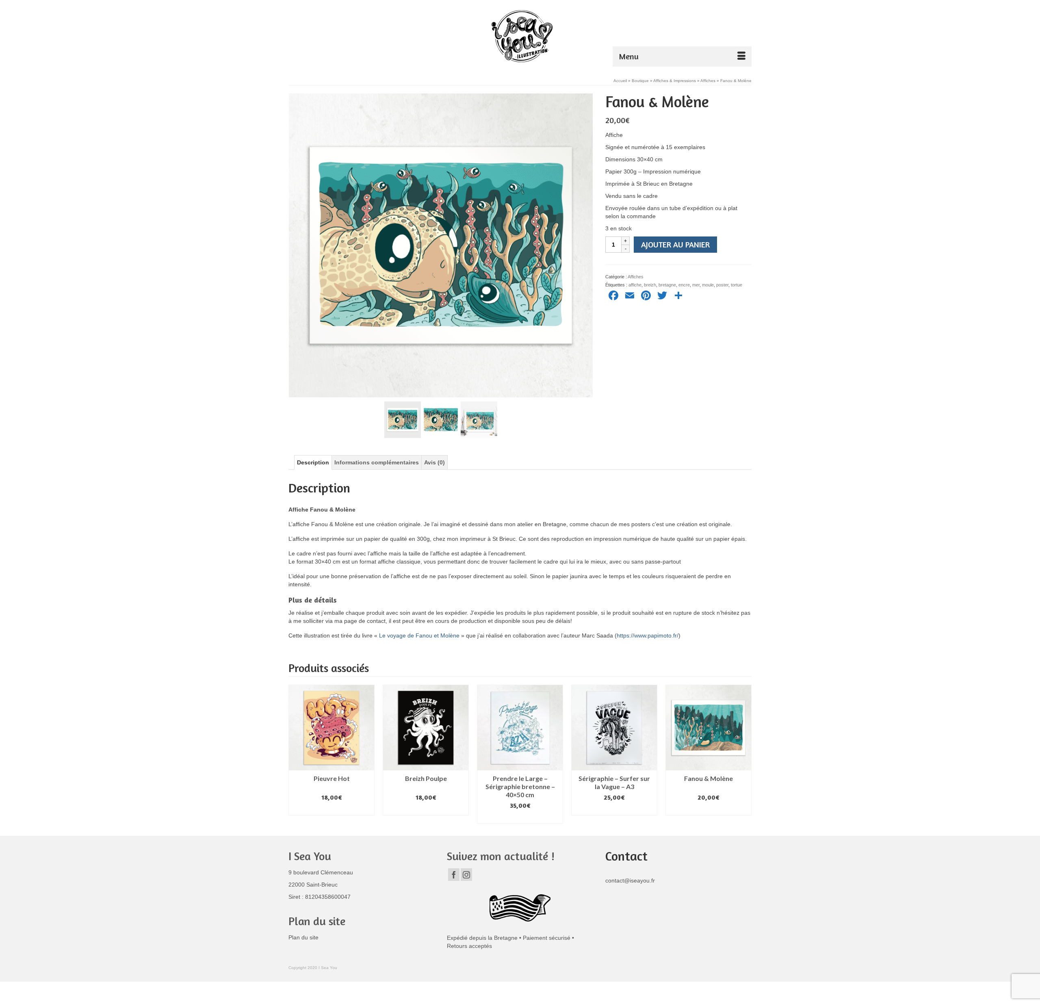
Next (744, 754)
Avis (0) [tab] (434, 462)
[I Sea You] (522, 36)
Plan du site (303, 937)
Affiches (636, 276)
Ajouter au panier (675, 244)
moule (708, 284)
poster (722, 284)
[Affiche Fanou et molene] (402, 419)
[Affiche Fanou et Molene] (441, 245)
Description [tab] (313, 462)
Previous (295, 754)
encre (684, 284)
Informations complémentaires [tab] (376, 462)
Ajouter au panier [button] (332, 809)
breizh (650, 284)
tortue (736, 284)
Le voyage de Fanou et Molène (419, 635)
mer (696, 284)
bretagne (667, 284)
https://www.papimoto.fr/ (647, 635)
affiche (634, 284)
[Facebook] (453, 874)
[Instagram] (466, 874)
